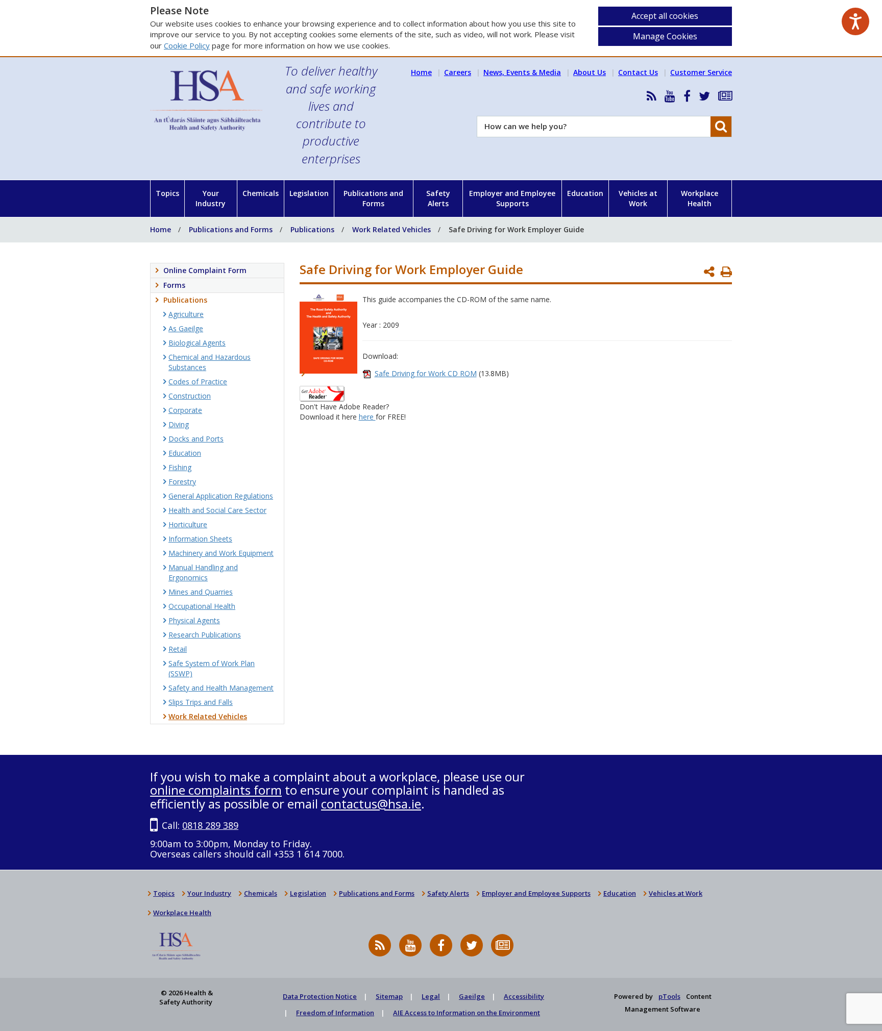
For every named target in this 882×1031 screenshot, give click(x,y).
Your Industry (210, 198)
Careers (457, 72)
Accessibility (524, 996)
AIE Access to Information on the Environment (466, 1012)
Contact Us (638, 72)
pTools (669, 996)
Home (421, 72)
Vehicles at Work (638, 198)
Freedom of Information (335, 1012)
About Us (589, 72)
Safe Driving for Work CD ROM (426, 373)
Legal (431, 996)
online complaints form (216, 789)
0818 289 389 (210, 825)
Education (585, 193)
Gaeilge (472, 996)
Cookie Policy (187, 45)
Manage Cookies (665, 36)
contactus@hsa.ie (371, 803)
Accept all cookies (664, 15)
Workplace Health (699, 198)
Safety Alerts (438, 198)
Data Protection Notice (320, 996)
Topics (167, 193)
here (367, 417)
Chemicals (260, 193)
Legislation (309, 193)
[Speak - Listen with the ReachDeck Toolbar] (855, 21)
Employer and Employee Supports (512, 198)
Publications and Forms (373, 198)
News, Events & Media (522, 72)
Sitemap (389, 996)
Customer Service (701, 72)
